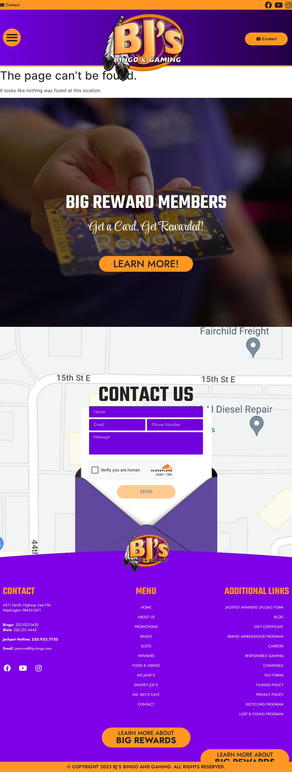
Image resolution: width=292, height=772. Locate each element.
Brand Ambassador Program (255, 636)
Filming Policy (269, 685)
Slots (146, 646)
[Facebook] (268, 5)
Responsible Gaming (264, 655)
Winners (146, 655)
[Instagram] (288, 5)
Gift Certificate (268, 626)
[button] (12, 37)
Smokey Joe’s (146, 685)
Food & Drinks (146, 665)
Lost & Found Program (261, 714)
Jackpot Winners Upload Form (254, 607)
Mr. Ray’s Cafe (146, 694)
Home (146, 607)
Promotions (146, 626)
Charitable (273, 665)
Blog (278, 617)
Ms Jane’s (146, 675)
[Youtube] (278, 5)
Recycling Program (264, 704)
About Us (146, 617)
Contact (146, 704)
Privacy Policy (269, 694)
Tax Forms (273, 675)
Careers (275, 646)
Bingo (146, 636)
